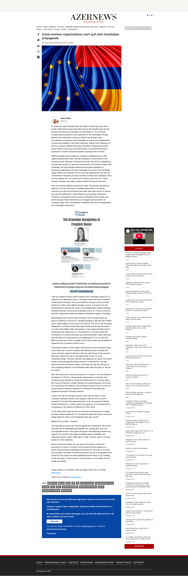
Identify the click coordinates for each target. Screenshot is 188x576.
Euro (52, 487)
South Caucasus (87, 483)
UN (73, 483)
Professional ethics (55, 562)
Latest (139, 248)
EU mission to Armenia (51, 490)
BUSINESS (52, 27)
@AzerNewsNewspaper (56, 529)
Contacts (73, 562)
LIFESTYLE (111, 27)
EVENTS (39, 29)
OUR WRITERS (72, 29)
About (39, 562)
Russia (61, 483)
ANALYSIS (103, 27)
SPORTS (64, 29)
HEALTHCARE (47, 29)
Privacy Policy (123, 562)
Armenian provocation (88, 487)
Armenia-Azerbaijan (70, 487)
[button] (38, 34)
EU (78, 483)
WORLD (45, 27)
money (101, 487)
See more (139, 546)
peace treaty (66, 490)
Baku (68, 483)
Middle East (52, 483)
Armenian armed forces (104, 483)
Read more (64, 121)
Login (151, 15)
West (59, 487)
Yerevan (46, 487)
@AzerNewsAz (75, 477)
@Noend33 (56, 473)
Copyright (138, 562)
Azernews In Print (104, 562)
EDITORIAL (94, 27)
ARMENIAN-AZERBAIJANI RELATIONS (77, 27)
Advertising (86, 562)
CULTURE (57, 29)
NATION (39, 27)
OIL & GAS (61, 27)
